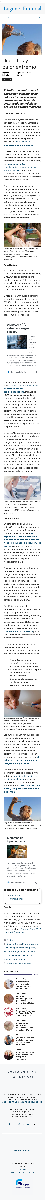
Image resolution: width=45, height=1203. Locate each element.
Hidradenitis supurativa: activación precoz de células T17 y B (24, 1026)
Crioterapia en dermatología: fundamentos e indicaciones (23, 985)
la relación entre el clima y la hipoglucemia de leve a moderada (22, 788)
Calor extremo (14, 944)
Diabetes (7, 79)
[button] (39, 18)
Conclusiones (17, 899)
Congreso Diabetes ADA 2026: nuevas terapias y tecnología (25, 1055)
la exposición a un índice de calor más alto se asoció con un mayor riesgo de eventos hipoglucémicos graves (22, 539)
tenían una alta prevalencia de (21, 388)
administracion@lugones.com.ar (22, 1102)
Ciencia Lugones (22, 1150)
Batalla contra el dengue (19, 963)
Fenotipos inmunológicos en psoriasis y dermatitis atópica (25, 999)
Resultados (16, 895)
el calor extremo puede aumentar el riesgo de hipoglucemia (22, 760)
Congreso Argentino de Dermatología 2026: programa (25, 1013)
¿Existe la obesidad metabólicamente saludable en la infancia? (25, 1041)
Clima (25, 944)
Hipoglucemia (19, 951)
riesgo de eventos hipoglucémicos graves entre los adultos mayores (20, 167)
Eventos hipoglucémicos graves (19, 947)
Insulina (31, 951)
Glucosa (8, 951)
